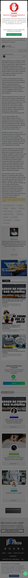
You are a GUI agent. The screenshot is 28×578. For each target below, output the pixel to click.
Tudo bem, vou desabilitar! (14, 34)
